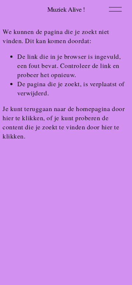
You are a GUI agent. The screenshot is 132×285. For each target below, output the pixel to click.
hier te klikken (23, 117)
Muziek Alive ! (66, 9)
